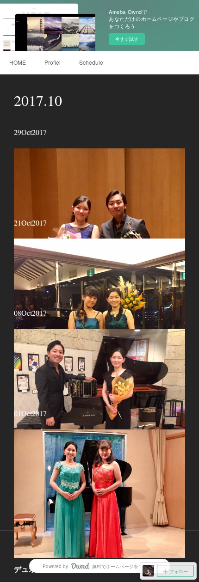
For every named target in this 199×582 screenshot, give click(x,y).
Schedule (91, 62)
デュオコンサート (43, 569)
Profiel (52, 62)
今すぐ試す (126, 39)
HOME (17, 62)
